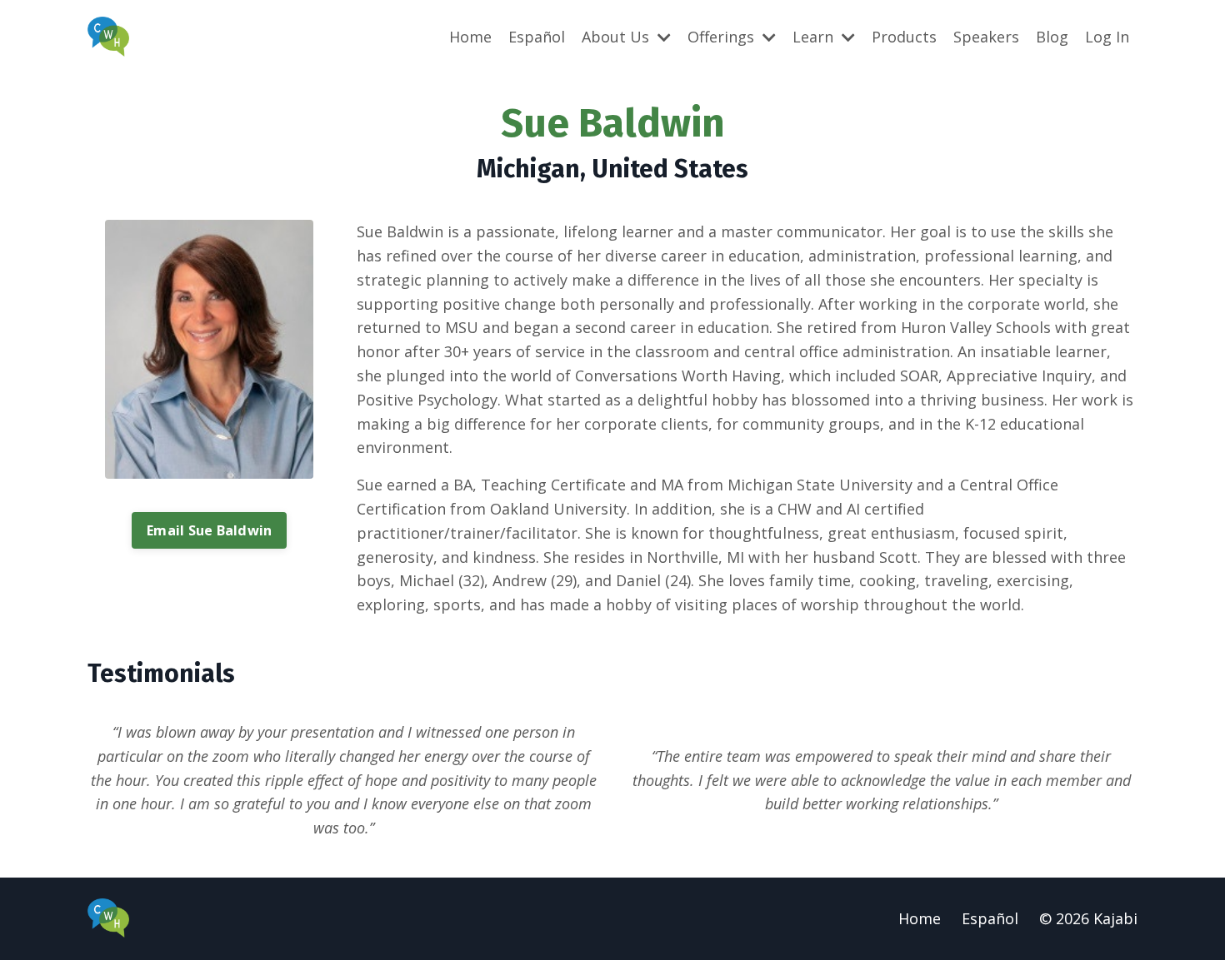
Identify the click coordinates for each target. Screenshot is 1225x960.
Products (904, 37)
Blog (1052, 37)
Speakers (986, 37)
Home (470, 37)
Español (536, 37)
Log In (1107, 37)
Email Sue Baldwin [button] (209, 530)
